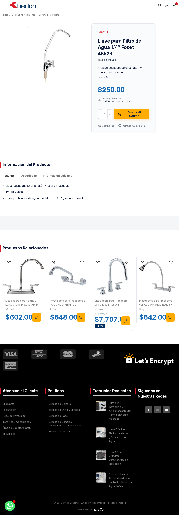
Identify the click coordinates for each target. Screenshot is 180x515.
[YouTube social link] (166, 409)
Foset (102, 32)
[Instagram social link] (157, 409)
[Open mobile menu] (4, 5)
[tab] (9, 176)
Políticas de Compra (59, 403)
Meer (53, 309)
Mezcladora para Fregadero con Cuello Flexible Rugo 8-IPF (155, 304)
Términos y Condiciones (17, 421)
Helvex (99, 309)
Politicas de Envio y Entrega (64, 409)
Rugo (142, 309)
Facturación (9, 409)
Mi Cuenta (8, 403)
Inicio (5, 14)
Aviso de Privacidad (14, 415)
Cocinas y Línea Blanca (23, 14)
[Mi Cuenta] (166, 5)
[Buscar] (159, 5)
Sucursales (9, 433)
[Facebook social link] (148, 409)
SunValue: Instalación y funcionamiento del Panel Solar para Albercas (120, 410)
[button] (36, 317)
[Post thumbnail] (101, 411)
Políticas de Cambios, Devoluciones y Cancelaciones (66, 423)
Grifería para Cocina (49, 14)
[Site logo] (23, 5)
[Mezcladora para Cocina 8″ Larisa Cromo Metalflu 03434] (23, 276)
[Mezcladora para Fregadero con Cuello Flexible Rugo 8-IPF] (157, 276)
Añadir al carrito (134, 114)
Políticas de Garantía (59, 430)
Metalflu (10, 309)
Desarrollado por (85, 509)
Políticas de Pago (58, 415)
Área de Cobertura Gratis (17, 427)
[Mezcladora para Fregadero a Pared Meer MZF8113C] (67, 276)
